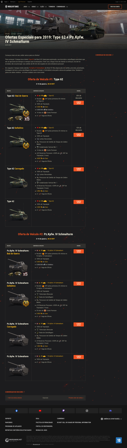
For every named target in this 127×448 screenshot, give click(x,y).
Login (116, 1)
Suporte (8, 418)
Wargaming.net (36, 444)
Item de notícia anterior (15, 398)
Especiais (19, 34)
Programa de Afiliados (13, 426)
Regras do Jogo (41, 430)
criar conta (123, 1)
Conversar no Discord (103, 55)
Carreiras (60, 418)
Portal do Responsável (44, 426)
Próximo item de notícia (76, 398)
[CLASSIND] (119, 440)
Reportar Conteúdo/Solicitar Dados (18, 430)
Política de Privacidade (44, 422)
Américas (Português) (112, 419)
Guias (34, 7)
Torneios (52, 7)
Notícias (13, 34)
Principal (7, 34)
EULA (37, 418)
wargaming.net (13, 440)
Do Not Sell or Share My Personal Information (74, 422)
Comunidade (61, 7)
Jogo (25, 7)
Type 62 (31, 59)
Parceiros (8, 422)
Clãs (42, 7)
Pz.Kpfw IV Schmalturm (37, 68)
